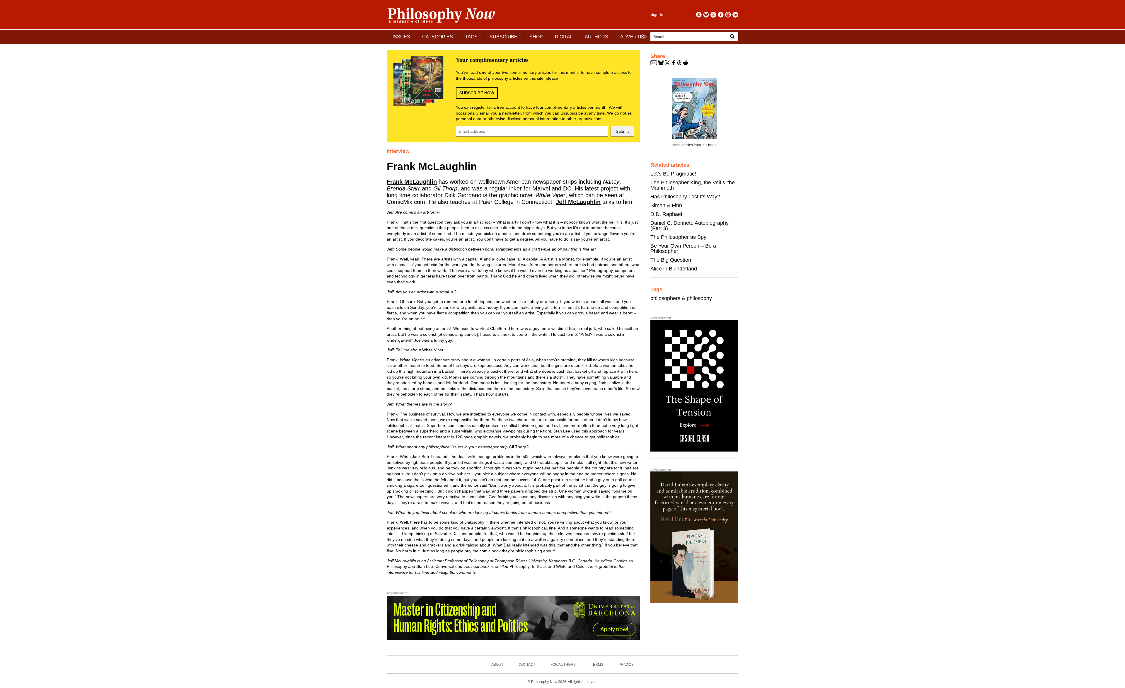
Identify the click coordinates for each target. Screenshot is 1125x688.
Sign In (656, 14)
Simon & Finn (666, 205)
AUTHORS (596, 36)
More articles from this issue (694, 145)
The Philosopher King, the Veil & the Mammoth (692, 185)
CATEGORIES (437, 36)
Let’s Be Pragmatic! (673, 174)
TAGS (471, 36)
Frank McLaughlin (412, 181)
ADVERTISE (633, 36)
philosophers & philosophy (681, 298)
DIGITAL (564, 36)
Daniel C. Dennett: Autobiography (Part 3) (689, 225)
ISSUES (401, 36)
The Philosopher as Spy (678, 237)
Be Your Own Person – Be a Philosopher (683, 248)
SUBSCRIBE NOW (476, 93)
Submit (622, 131)
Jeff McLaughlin (578, 202)
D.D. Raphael (666, 214)
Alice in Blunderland (673, 269)
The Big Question (670, 260)
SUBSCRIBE (503, 36)
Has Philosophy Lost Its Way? (685, 197)
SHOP (536, 36)
